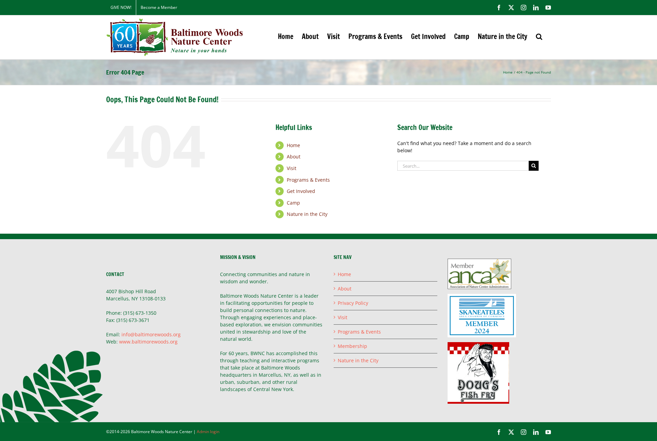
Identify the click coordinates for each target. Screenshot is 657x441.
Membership (352, 346)
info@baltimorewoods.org (151, 334)
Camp (293, 202)
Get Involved (301, 191)
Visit (291, 168)
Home (293, 145)
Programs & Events (308, 180)
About (293, 156)
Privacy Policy (353, 303)
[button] (539, 36)
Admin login (208, 431)
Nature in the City (307, 214)
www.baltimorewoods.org (148, 341)
